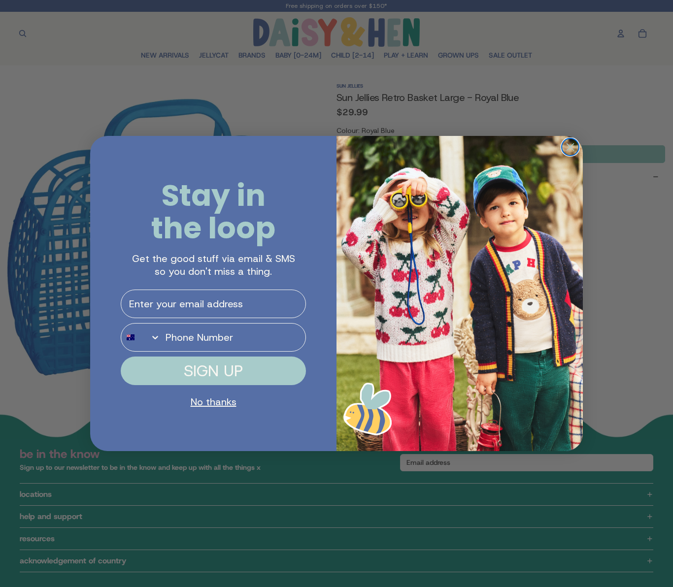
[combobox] (141, 337)
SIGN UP (213, 370)
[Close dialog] (570, 147)
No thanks (213, 402)
